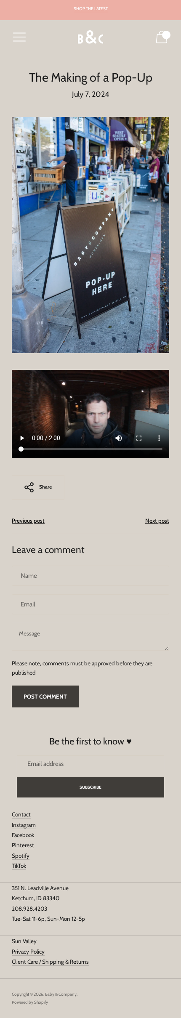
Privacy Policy (28, 951)
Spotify (20, 855)
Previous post (28, 520)
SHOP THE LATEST (91, 8)
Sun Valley (24, 941)
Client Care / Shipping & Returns (50, 961)
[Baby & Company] (90, 37)
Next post (157, 520)
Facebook (23, 835)
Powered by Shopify (30, 1002)
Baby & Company (61, 994)
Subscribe (91, 787)
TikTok (19, 865)
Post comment (45, 696)
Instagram (24, 824)
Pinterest (23, 845)
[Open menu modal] (19, 37)
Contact (21, 814)
